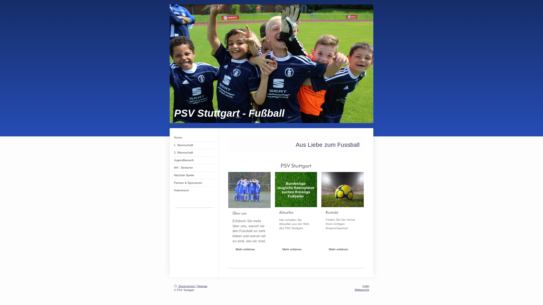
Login (365, 286)
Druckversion (187, 286)
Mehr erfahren (245, 249)
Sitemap (202, 286)
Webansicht (362, 289)
